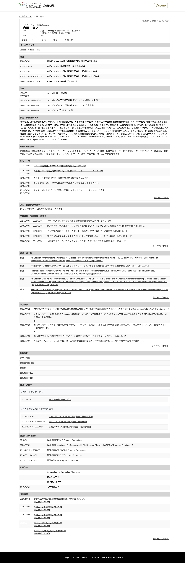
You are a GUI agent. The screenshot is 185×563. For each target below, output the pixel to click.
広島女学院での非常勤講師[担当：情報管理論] (70, 426)
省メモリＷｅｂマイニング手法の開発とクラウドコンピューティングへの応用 (69, 190)
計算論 (23, 367)
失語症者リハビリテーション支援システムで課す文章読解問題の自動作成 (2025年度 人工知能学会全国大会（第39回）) (87, 340)
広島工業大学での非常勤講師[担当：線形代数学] (71, 416)
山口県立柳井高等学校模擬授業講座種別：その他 (48, 524)
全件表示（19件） (161, 538)
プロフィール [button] (28, 39)
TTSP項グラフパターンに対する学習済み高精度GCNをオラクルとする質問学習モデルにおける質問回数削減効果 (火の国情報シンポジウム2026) (99, 309)
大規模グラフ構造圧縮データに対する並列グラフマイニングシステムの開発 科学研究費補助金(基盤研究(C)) (96, 225)
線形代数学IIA (26, 372)
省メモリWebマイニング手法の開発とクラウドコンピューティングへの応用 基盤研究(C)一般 (89, 235)
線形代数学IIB (26, 377)
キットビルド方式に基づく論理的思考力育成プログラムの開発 (62, 177)
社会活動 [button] (69, 39)
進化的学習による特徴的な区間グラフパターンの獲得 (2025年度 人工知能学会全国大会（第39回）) (78, 335)
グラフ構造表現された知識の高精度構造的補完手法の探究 (60, 165)
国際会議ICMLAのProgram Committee (64, 440)
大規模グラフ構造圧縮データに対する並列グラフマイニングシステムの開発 (68, 170)
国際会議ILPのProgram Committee (62, 460)
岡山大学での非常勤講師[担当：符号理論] (68, 421)
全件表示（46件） (161, 246)
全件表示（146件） (160, 346)
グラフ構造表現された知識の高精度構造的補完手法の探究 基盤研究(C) (79, 220)
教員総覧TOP (25, 16)
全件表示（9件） (161, 197)
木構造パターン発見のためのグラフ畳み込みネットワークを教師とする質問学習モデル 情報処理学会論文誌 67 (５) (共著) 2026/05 (90, 265)
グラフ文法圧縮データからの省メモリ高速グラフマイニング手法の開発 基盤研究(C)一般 (87, 230)
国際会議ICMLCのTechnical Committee (64, 455)
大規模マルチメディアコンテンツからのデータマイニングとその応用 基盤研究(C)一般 (86, 241)
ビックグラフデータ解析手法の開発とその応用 (41, 209)
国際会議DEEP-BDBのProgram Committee (66, 450)
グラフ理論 (25, 357)
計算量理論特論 (27, 362)
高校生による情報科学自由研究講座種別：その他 (48, 508)
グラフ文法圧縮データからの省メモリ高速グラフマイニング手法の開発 (66, 182)
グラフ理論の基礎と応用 (60, 399)
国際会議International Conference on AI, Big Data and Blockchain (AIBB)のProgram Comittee (88, 445)
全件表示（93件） (161, 297)
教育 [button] (55, 39)
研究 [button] (43, 39)
